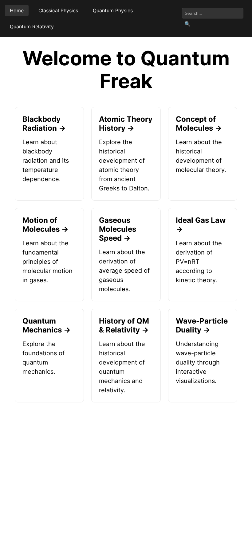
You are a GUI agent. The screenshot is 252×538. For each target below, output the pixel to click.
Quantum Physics (113, 10)
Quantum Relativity (32, 26)
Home (17, 10)
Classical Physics (58, 10)
